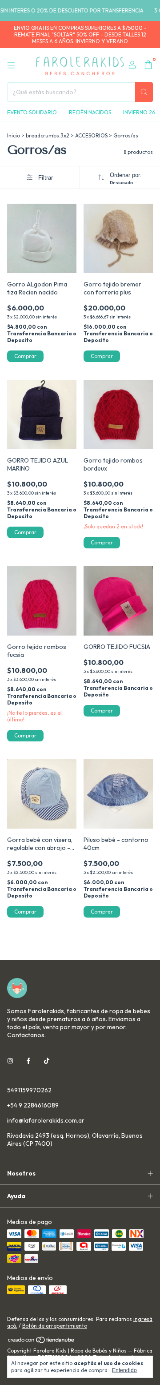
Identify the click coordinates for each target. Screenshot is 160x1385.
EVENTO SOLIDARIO (32, 112)
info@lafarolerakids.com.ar (45, 1120)
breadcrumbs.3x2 (47, 135)
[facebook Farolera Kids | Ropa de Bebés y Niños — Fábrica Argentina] (28, 1061)
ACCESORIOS (91, 135)
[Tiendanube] (41, 1341)
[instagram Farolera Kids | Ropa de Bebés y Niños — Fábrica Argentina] (10, 1061)
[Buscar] (144, 92)
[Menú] (11, 65)
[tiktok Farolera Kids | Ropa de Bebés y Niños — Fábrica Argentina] (47, 1061)
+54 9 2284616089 (33, 1105)
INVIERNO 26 (139, 112)
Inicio (13, 135)
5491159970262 (29, 1090)
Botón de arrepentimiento (54, 1325)
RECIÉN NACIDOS (90, 112)
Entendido (124, 1370)
